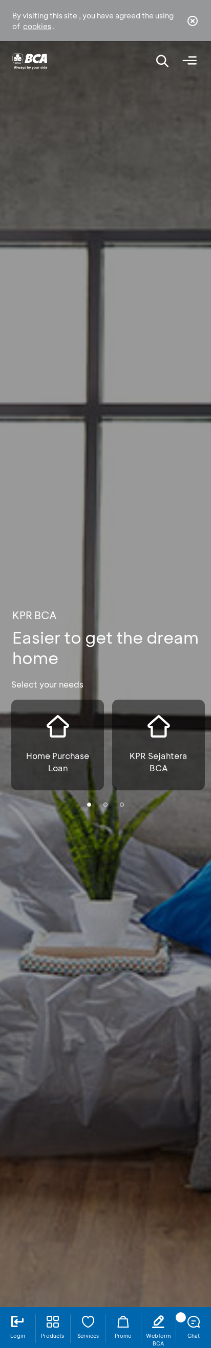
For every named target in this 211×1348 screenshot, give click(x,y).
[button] (89, 804)
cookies (37, 26)
